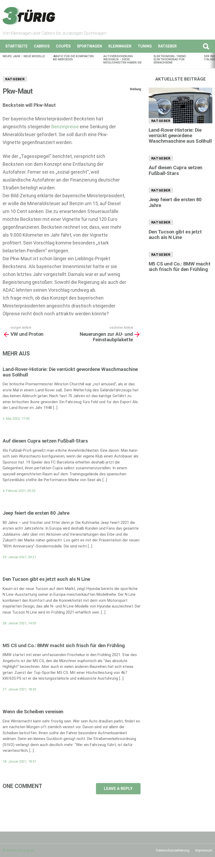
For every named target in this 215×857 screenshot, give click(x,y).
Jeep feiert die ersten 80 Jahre (36, 513)
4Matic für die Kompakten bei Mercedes (73, 58)
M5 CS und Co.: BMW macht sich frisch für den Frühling (64, 645)
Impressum (203, 850)
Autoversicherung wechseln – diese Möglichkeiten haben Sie (122, 59)
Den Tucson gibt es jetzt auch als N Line (46, 579)
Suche (206, 46)
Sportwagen (89, 46)
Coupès (63, 46)
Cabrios (42, 46)
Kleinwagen (119, 46)
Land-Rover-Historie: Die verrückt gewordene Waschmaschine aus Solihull (70, 372)
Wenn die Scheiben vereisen (33, 712)
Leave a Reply (118, 788)
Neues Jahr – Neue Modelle (24, 56)
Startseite (16, 46)
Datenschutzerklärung (172, 850)
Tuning (145, 46)
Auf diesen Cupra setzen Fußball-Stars (45, 441)
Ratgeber (167, 46)
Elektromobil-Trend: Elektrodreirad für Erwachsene (170, 59)
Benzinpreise (65, 126)
